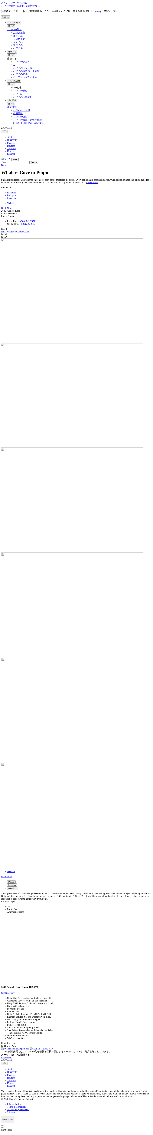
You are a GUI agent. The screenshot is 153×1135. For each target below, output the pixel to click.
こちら (95, 11)
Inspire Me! (6, 1057)
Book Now (6, 208)
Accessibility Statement (18, 1109)
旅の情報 (12, 100)
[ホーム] (6, 159)
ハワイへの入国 (21, 110)
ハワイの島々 (14, 22)
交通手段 (18, 113)
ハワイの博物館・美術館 (26, 71)
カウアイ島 (19, 32)
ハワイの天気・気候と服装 (27, 119)
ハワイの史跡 (20, 74)
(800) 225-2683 (28, 224)
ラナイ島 (18, 42)
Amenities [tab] (12, 888)
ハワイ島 (18, 48)
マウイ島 (18, 45)
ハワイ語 (18, 94)
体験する (12, 52)
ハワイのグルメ (21, 61)
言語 (4, 131)
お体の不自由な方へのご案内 (28, 123)
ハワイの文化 (14, 81)
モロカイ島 (19, 39)
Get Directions (8, 993)
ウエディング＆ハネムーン (27, 77)
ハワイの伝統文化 (22, 97)
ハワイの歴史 (20, 90)
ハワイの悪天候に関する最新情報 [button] (19, 5)
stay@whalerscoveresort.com (15, 231)
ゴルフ (16, 64)
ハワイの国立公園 (22, 68)
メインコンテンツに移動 (14, 2)
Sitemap (11, 1112)
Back (3, 165)
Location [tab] (12, 885)
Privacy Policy (14, 1104)
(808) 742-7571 (27, 221)
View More (92, 182)
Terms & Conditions (16, 1106)
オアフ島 (18, 35)
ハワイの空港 (20, 116)
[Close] (39, 6)
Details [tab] (11, 882)
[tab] (76, 5)
